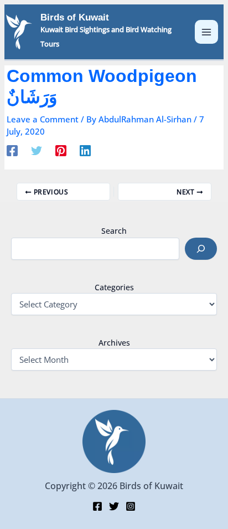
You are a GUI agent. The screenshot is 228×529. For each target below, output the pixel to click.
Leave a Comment (43, 119)
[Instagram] (131, 506)
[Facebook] (12, 150)
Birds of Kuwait (74, 17)
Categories (114, 287)
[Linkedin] (85, 150)
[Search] (201, 249)
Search (114, 230)
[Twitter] (36, 150)
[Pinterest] (60, 150)
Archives (114, 342)
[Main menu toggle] (207, 32)
